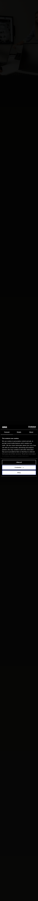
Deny (19, 472)
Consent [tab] (6, 432)
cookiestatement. (23, 456)
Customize (18, 467)
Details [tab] (19, 432)
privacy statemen (10, 456)
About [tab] (31, 432)
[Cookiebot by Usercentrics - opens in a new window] (28, 427)
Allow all (19, 462)
